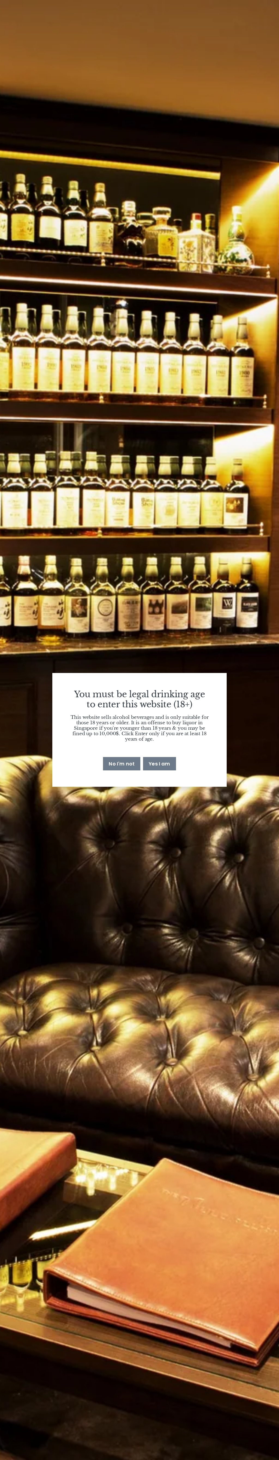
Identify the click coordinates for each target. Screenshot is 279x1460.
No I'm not (122, 763)
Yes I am (159, 763)
